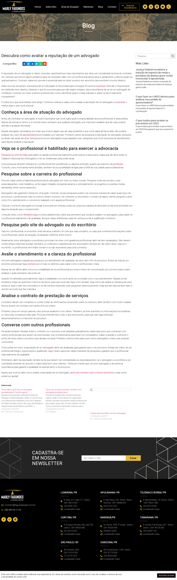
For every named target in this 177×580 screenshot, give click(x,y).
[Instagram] (151, 6)
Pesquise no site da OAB (14, 154)
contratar (120, 102)
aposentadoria (30, 134)
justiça (101, 86)
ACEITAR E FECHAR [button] (166, 575)
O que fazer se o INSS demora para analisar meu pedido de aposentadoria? (155, 99)
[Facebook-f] (3, 519)
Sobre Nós (51, 6)
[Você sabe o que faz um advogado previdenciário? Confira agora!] (23, 400)
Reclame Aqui (31, 214)
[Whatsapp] (168, 6)
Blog (100, 6)
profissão (118, 164)
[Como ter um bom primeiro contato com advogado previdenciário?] (68, 400)
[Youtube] (162, 6)
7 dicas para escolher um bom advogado (108, 413)
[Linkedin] (156, 6)
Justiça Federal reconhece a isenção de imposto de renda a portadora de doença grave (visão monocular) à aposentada (154, 74)
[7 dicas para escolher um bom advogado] (111, 400)
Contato (112, 6)
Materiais (88, 6)
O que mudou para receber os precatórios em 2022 (152, 122)
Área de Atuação (70, 6)
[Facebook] (145, 6)
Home (38, 6)
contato (32, 264)
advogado (48, 347)
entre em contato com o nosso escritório (92, 372)
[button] (24, 64)
